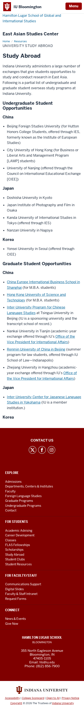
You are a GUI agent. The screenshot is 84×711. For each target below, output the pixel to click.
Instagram (51, 450)
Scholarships (14, 550)
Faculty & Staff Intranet (21, 594)
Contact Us (42, 440)
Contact (10, 510)
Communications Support (23, 584)
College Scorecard (33, 698)
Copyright (16, 703)
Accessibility (12, 698)
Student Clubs (15, 559)
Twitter (32, 450)
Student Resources (18, 564)
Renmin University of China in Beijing (36, 349)
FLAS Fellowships (17, 545)
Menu (73, 6)
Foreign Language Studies (23, 496)
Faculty (10, 491)
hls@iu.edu (47, 662)
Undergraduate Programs (23, 506)
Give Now (11, 624)
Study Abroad (14, 555)
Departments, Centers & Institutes (29, 486)
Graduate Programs (19, 501)
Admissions (13, 482)
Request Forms (15, 599)
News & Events (15, 619)
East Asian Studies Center (30, 34)
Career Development (19, 535)
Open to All (53, 698)
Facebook (42, 450)
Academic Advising (18, 530)
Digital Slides (14, 589)
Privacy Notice (70, 698)
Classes (10, 540)
